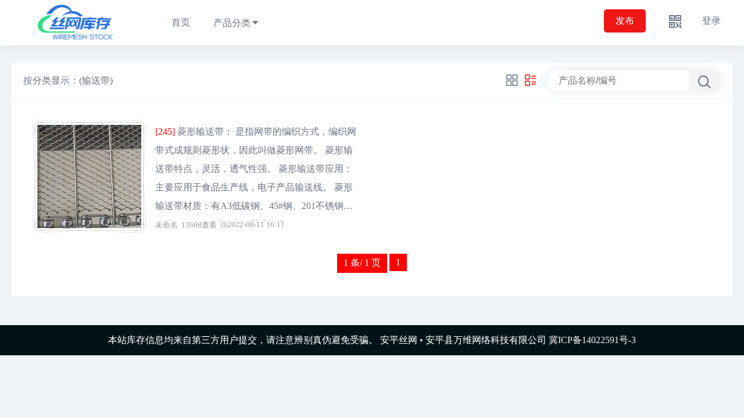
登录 (711, 21)
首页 (180, 22)
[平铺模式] (512, 81)
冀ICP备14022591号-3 (592, 340)
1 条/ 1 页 (362, 263)
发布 (625, 21)
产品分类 (232, 23)
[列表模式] (531, 81)
